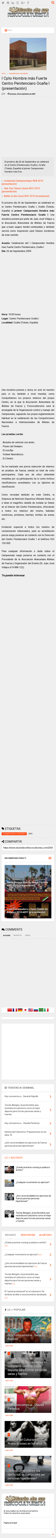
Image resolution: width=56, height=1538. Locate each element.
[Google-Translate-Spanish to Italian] (46, 1012)
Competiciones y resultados (18, 73)
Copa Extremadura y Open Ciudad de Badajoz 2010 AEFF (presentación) (27, 911)
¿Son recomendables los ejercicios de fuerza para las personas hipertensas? (33, 1198)
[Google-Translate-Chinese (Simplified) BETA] (9, 1012)
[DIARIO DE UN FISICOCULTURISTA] (28, 16)
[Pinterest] (8, 2)
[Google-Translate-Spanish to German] (20, 1012)
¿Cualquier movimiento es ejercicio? (33, 1182)
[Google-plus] (23, 2)
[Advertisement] (28, 22)
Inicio (3, 73)
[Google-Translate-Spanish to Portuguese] (41, 1012)
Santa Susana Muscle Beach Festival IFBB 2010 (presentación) (27, 884)
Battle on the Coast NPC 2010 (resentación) (26, 196)
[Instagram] (17, 2)
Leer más (9, 1346)
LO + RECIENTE (14, 1157)
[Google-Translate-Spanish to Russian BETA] (35, 1012)
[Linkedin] (12, 2)
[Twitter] (3, 2)
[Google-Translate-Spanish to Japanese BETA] (25, 1012)
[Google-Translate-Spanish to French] (15, 1012)
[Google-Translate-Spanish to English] (30, 1012)
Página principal (10, 1523)
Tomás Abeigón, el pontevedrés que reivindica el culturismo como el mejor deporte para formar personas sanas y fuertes (27, 1366)
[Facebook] (28, 2)
